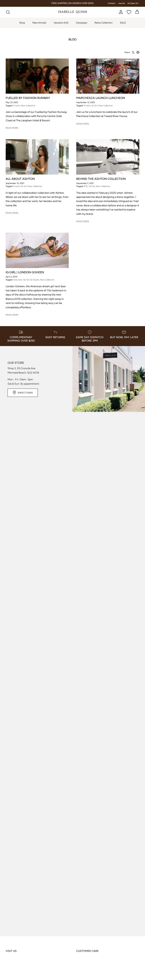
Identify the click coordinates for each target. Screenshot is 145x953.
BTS (86, 186)
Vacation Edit (61, 22)
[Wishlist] (129, 12)
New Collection (28, 105)
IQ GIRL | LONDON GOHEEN (25, 272)
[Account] (120, 12)
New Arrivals (39, 22)
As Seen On (132, 3)
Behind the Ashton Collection (101, 179)
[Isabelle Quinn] (72, 12)
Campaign (81, 22)
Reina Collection (104, 22)
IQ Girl (94, 105)
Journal (121, 3)
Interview (17, 280)
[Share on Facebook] (138, 52)
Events (16, 105)
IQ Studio (34, 280)
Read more (12, 128)
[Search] (8, 12)
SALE (123, 22)
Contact (111, 3)
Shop (22, 22)
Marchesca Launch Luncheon (100, 98)
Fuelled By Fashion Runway (28, 98)
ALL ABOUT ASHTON (20, 179)
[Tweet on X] (133, 52)
